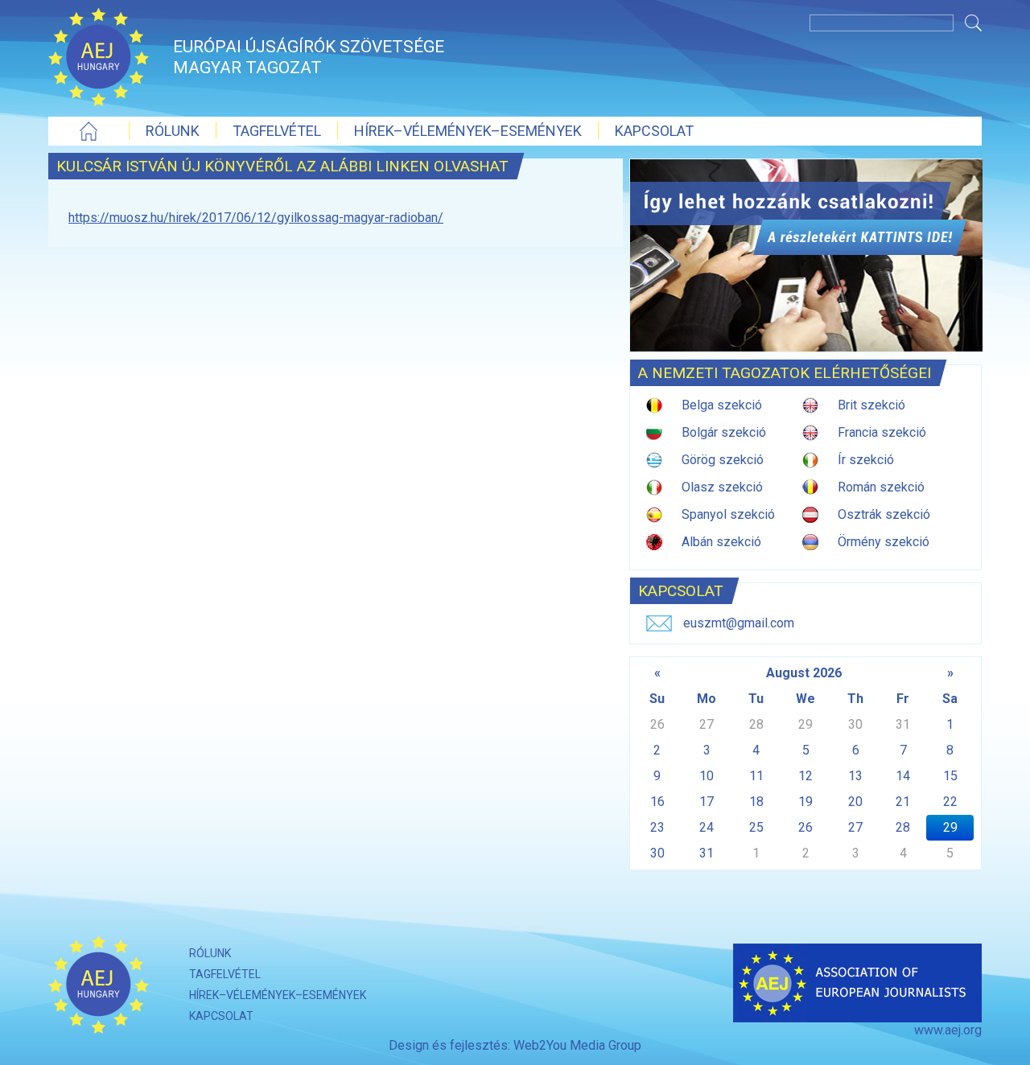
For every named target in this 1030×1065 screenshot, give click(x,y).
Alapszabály (191, 159)
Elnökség (446, 159)
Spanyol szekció (728, 514)
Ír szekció (866, 459)
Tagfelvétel (277, 130)
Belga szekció (722, 405)
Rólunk (173, 130)
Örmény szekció (883, 541)
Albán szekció (721, 541)
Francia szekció (882, 432)
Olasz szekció (722, 487)
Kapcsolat (654, 130)
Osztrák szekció (884, 514)
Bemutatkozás (324, 159)
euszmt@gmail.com (738, 623)
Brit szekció (871, 405)
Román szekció (881, 487)
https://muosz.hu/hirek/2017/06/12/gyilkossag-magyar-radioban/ (255, 217)
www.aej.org (948, 1030)
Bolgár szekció (724, 432)
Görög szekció (723, 459)
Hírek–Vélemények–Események (468, 130)
